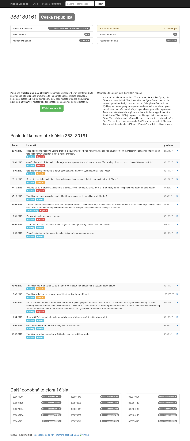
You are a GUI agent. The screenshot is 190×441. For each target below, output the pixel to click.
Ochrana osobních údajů (67, 434)
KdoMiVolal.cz (19, 4)
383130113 (152, 414)
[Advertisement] (95, 67)
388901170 (36, 402)
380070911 (36, 396)
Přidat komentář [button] (51, 108)
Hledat (100, 3)
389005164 (36, 414)
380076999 (94, 402)
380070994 (36, 408)
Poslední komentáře (51, 3)
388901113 (152, 402)
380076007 (94, 414)
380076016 (94, 421)
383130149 (152, 408)
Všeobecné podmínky (44, 434)
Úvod (35, 3)
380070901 (152, 396)
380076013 (152, 421)
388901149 (94, 396)
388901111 (94, 408)
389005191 (36, 421)
